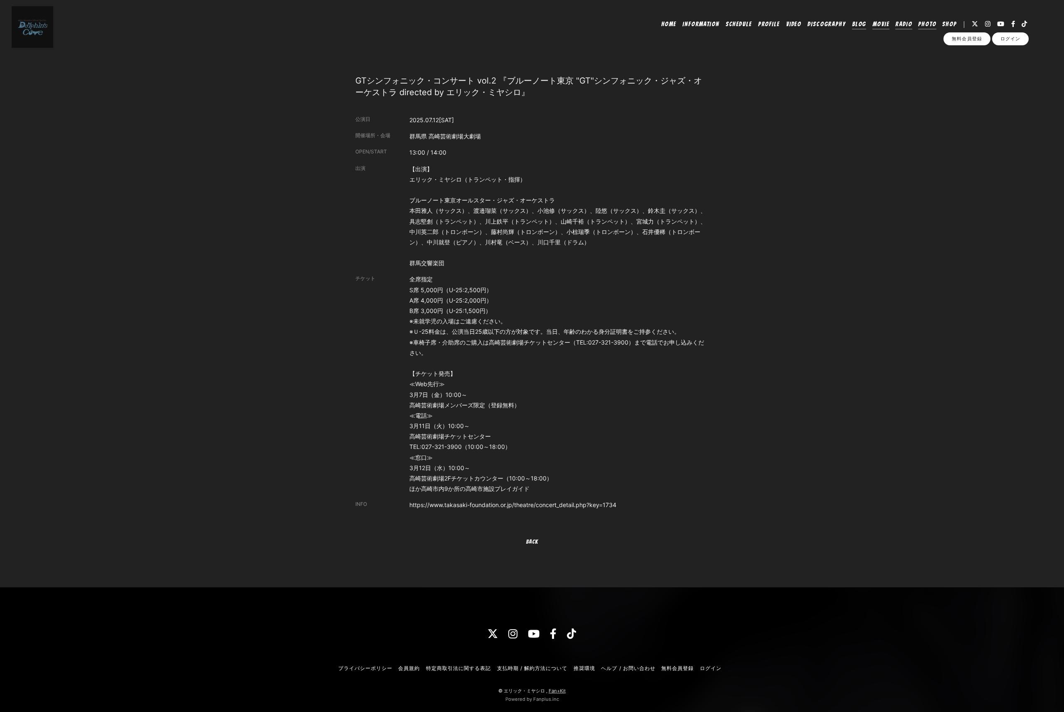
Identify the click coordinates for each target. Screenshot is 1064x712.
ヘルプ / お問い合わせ (628, 668)
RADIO (903, 24)
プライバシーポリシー (365, 668)
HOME (669, 24)
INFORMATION (700, 24)
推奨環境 (584, 668)
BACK (532, 542)
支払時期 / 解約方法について (532, 668)
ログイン (1010, 39)
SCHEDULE (739, 24)
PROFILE (769, 24)
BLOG (859, 24)
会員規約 (409, 668)
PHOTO (927, 24)
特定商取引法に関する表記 (458, 668)
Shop (949, 24)
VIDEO (794, 24)
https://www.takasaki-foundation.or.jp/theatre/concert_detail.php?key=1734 (512, 504)
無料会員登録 (967, 39)
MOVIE (880, 24)
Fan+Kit (557, 691)
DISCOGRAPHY (827, 24)
